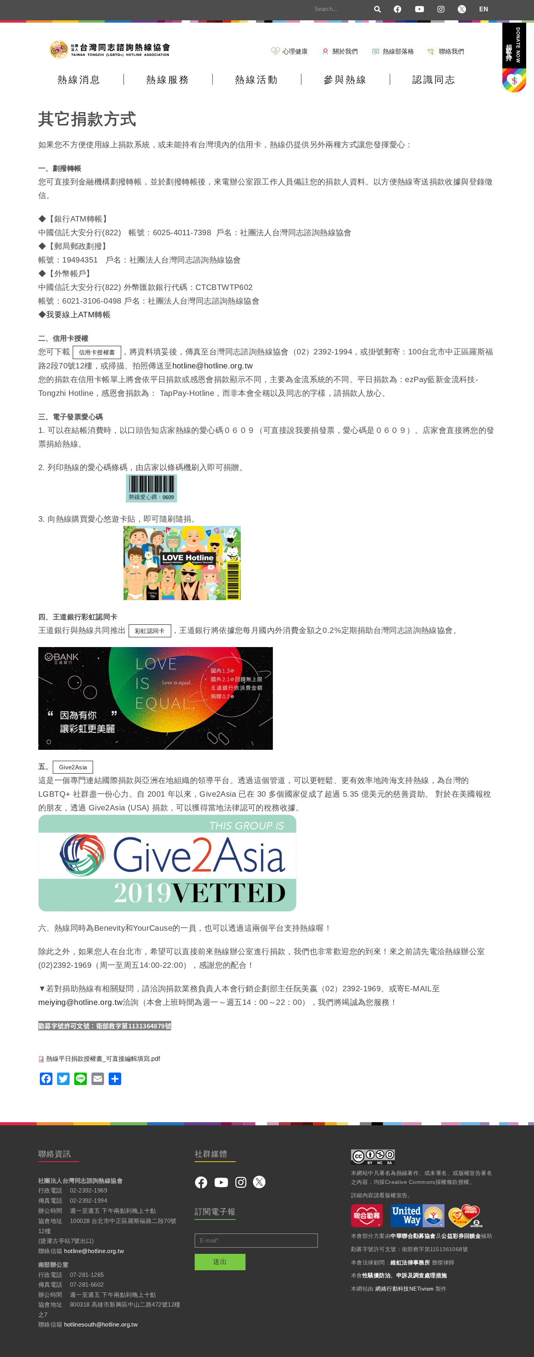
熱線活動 (257, 79)
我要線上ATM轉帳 (78, 314)
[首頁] (112, 49)
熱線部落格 (398, 51)
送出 (220, 1262)
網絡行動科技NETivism (404, 1288)
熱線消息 (79, 79)
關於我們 (345, 51)
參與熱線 (345, 79)
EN (483, 9)
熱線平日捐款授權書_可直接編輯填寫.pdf (103, 1058)
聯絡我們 (451, 51)
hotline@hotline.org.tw (212, 365)
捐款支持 (513, 45)
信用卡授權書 (97, 352)
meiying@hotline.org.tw (80, 1002)
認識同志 (434, 79)
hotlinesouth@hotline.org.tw (101, 1324)
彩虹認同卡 (150, 631)
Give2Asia (73, 767)
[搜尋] (377, 10)
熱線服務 (168, 79)
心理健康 (295, 51)
